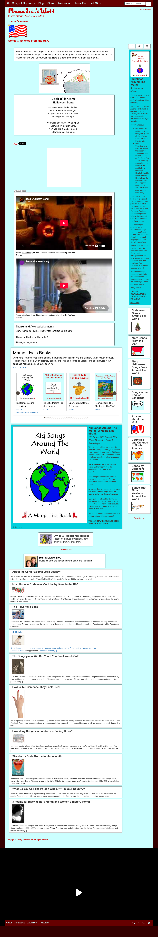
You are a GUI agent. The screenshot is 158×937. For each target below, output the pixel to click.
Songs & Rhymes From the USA (28, 40)
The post (14, 650)
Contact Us (19, 922)
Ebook (19, 409)
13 (70, 417)
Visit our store (20, 367)
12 (68, 417)
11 (66, 417)
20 (84, 417)
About (9, 922)
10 (63, 417)
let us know (26, 252)
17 (78, 417)
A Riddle (21, 650)
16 (76, 417)
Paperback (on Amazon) (27, 412)
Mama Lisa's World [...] (48, 650)
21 (87, 417)
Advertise (32, 922)
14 (72, 417)
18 (80, 417)
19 (82, 417)
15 (74, 417)
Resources (44, 922)
